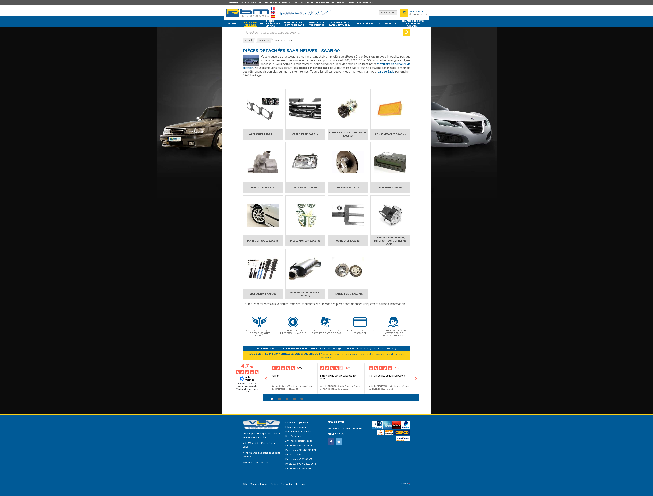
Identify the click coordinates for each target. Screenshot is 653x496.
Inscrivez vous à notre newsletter (345, 428)
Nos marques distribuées (298, 431)
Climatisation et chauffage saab (347, 134)
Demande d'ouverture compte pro (354, 2)
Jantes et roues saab (262, 240)
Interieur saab (390, 187)
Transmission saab (348, 293)
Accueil (232, 23)
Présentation (236, 2)
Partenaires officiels (257, 2)
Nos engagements (280, 2)
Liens (294, 2)
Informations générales (297, 422)
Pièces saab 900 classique (298, 445)
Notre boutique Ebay (322, 2)
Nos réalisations (293, 436)
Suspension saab (263, 293)
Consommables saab (390, 134)
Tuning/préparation (367, 23)
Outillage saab (348, 240)
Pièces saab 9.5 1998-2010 (298, 468)
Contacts (304, 2)
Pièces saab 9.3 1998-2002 (298, 459)
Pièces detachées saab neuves (270, 23)
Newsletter (286, 483)
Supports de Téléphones (317, 23)
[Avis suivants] (416, 378)
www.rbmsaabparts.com (255, 462)
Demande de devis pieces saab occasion (412, 23)
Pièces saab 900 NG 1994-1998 (300, 449)
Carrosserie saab (305, 134)
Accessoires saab (262, 134)
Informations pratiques (297, 426)
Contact (274, 483)
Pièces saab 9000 (294, 454)
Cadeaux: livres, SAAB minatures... (339, 23)
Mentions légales (259, 483)
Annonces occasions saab (298, 440)
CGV (245, 483)
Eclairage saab (305, 187)
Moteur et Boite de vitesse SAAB (294, 23)
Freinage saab (348, 187)
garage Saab (386, 71)
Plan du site (301, 483)
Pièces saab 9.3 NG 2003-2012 (300, 463)
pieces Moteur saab (305, 240)
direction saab (262, 187)
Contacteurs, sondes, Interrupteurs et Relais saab (390, 240)
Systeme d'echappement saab (305, 294)
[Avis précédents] (266, 378)
